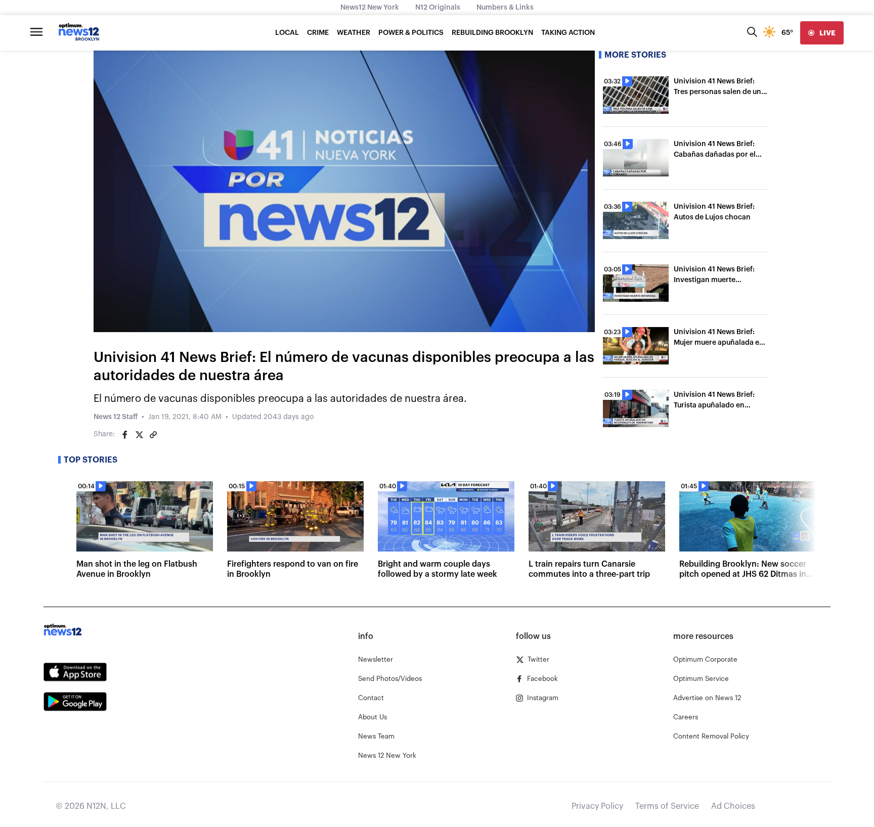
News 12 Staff (116, 417)
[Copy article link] (153, 435)
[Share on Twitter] (139, 435)
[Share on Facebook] (125, 435)
